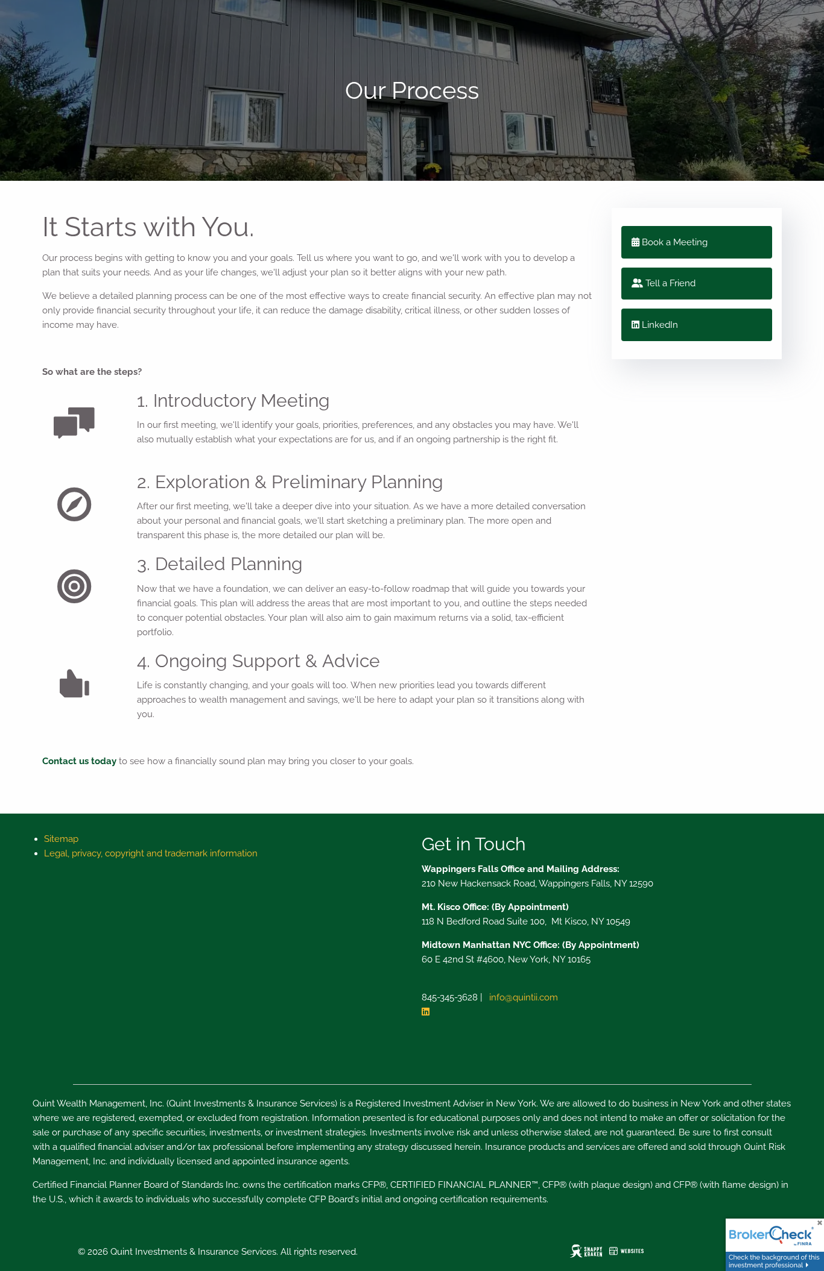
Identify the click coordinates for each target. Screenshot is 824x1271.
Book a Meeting (673, 242)
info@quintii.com (523, 997)
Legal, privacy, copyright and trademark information (151, 853)
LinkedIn (658, 324)
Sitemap (61, 838)
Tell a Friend (669, 283)
